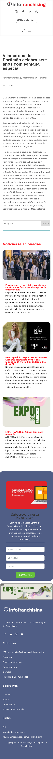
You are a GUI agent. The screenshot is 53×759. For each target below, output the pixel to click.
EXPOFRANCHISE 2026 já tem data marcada (24, 433)
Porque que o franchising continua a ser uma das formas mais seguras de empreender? (25, 287)
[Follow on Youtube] (22, 634)
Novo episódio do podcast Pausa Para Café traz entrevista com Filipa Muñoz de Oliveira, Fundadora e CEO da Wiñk (26, 361)
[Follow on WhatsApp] (37, 12)
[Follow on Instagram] (16, 12)
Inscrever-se (25, 574)
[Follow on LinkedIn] (30, 12)
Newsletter (27, 20)
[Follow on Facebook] (23, 12)
